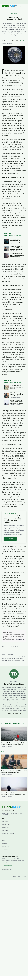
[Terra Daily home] (9, 6)
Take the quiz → (10, 538)
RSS (11, 869)
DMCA (24, 876)
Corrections (5, 849)
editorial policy (22, 710)
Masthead (4, 843)
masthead (4, 662)
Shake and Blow (6, 824)
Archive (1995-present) (8, 833)
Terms (19, 876)
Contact (4, 852)
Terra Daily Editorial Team (10, 40)
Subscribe (5, 1)
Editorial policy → (19, 639)
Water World (5, 827)
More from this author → (14, 713)
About (3, 840)
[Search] (21, 6)
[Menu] (24, 6)
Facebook (11, 646)
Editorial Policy (6, 846)
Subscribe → (8, 866)
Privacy (13, 876)
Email (16, 646)
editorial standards (16, 660)
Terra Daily (5, 821)
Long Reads (5, 830)
